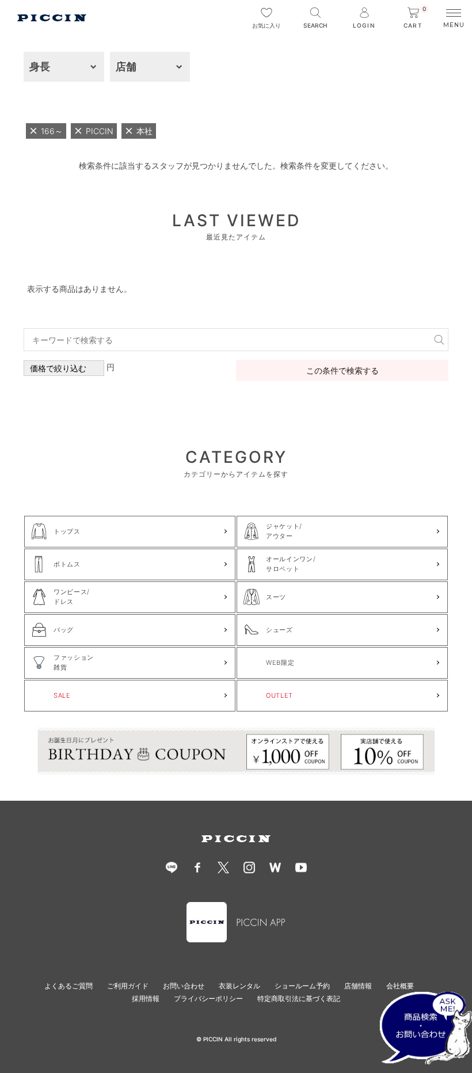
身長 (39, 66)
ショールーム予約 (302, 985)
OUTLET (279, 695)
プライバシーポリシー (208, 998)
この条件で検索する (342, 370)
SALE (62, 695)
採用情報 (145, 998)
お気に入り (266, 25)
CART (415, 18)
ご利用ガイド (128, 985)
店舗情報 (358, 985)
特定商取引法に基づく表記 (298, 998)
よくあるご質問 (68, 985)
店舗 (126, 66)
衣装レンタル (239, 985)
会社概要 (400, 985)
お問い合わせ (183, 985)
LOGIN (364, 25)
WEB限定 (280, 663)
